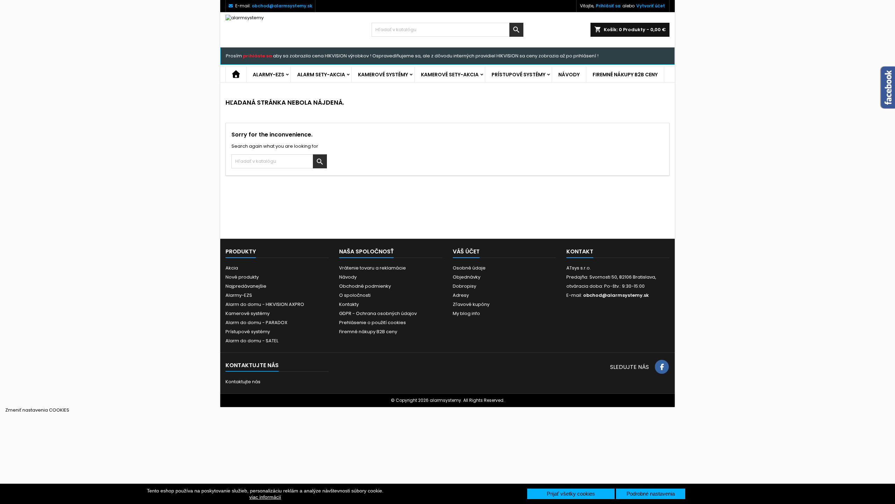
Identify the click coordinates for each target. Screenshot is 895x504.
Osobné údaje (469, 268)
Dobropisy (464, 286)
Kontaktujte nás (242, 381)
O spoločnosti (355, 295)
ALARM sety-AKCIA (321, 74)
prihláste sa (257, 55)
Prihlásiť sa (608, 6)
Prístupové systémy (518, 74)
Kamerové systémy (383, 74)
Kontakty (349, 304)
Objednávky (466, 277)
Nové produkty (242, 277)
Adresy (461, 295)
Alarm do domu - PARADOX (256, 322)
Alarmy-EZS (268, 74)
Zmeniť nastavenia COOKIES (37, 410)
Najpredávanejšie (245, 286)
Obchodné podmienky (365, 286)
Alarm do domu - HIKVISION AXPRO (264, 304)
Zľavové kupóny (471, 304)
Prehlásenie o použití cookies (372, 322)
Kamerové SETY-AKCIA (450, 74)
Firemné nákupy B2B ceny (625, 74)
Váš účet (466, 251)
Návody (569, 74)
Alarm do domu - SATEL (251, 340)
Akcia (231, 268)
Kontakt (579, 251)
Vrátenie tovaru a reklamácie (372, 268)
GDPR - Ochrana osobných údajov (378, 313)
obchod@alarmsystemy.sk (282, 6)
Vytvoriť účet (650, 6)
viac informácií (265, 497)
